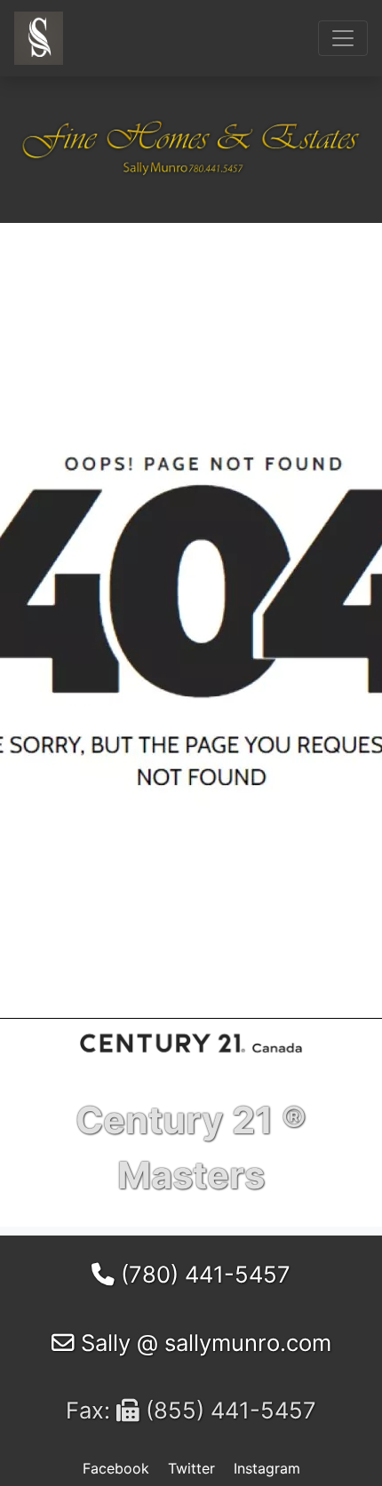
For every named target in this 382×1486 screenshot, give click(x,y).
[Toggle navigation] (343, 38)
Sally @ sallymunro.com (203, 1342)
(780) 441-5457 (202, 1274)
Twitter (191, 1468)
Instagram (267, 1468)
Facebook (116, 1468)
